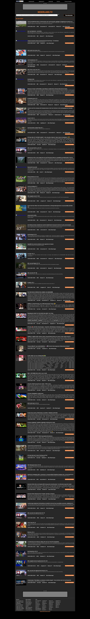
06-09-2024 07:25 (31, 546)
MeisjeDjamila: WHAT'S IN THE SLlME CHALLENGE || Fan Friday (40, 313)
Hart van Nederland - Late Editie (35, 31)
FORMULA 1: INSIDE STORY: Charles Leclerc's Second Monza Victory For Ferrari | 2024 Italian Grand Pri (49, 336)
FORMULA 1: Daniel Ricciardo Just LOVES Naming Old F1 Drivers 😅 (41, 303)
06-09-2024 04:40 (32, 566)
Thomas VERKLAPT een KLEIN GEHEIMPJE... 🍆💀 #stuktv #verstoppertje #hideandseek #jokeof (49, 346)
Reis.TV (50, 212)
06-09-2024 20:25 (31, 132)
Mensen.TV (58, 26)
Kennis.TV (42, 183)
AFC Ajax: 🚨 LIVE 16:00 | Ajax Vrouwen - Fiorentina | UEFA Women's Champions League (46, 327)
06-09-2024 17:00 (31, 342)
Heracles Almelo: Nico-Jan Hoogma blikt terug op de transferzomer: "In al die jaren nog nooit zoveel (49, 484)
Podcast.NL (51, 1)
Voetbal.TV (42, 43)
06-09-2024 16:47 (31, 390)
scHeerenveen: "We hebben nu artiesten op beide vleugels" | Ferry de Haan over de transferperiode (49, 580)
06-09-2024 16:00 (31, 419)
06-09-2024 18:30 (31, 239)
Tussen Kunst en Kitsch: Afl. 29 (34, 445)
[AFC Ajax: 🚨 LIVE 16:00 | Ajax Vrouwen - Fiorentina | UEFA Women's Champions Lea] (21, 331)
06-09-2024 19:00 (31, 201)
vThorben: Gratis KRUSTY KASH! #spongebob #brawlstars (40, 436)
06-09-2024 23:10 (31, 26)
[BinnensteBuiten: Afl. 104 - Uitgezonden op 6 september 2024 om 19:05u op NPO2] (21, 181)
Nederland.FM (31, 1)
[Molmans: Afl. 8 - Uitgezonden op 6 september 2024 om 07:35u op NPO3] (21, 537)
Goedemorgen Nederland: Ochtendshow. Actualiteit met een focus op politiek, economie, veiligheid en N (50, 503)
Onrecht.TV (51, 604)
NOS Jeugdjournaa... (20, 601)
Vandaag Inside (31, 79)
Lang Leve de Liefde (32, 215)
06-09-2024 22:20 (31, 55)
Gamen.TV (44, 390)
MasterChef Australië (32, 167)
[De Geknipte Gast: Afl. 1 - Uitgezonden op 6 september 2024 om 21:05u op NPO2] (21, 103)
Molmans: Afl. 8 (31, 532)
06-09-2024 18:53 (31, 220)
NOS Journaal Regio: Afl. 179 (34, 263)
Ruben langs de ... (29, 602)
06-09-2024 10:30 (31, 470)
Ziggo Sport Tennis (19, 602)
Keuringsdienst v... (19, 609)
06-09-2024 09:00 (31, 518)
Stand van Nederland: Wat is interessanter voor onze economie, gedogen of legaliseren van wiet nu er (50, 21)
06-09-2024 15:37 (31, 442)
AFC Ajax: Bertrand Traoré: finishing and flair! (37, 455)
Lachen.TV (44, 606)
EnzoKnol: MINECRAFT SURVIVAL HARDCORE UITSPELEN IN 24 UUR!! (41, 422)
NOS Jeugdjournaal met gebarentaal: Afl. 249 (37, 561)
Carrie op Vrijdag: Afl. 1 (32, 186)
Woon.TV (57, 607)
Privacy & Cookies (68, 1)
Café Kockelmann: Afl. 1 (33, 60)
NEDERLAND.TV (45, 12)
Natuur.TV (51, 600)
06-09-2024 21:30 (31, 95)
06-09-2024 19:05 (31, 183)
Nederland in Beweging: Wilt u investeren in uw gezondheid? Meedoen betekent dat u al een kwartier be (50, 474)
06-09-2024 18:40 (31, 229)
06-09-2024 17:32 (31, 300)
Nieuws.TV (42, 36)
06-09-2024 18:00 (31, 277)
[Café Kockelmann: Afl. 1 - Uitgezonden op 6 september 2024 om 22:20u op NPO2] (21, 65)
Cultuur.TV (42, 450)
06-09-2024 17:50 (31, 287)
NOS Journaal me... (19, 604)
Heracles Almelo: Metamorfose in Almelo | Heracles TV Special (41, 493)
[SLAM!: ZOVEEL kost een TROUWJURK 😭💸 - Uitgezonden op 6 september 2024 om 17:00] (21, 360)
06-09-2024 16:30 (31, 400)
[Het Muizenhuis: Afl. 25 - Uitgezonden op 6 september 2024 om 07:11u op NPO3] (21, 556)
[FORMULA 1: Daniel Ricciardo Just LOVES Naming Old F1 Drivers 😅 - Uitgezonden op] (21, 308)
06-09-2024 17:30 (31, 309)
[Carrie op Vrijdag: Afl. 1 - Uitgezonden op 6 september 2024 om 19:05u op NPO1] (21, 191)
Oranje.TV (50, 606)
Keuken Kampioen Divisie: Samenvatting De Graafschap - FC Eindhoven (43, 40)
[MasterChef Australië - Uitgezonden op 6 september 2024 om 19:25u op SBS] (21, 167)
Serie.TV (49, 287)
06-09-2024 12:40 (31, 450)
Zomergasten (28, 604)
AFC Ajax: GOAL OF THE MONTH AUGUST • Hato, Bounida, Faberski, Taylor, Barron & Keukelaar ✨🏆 (49, 137)
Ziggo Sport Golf (19, 606)
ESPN (38, 43)
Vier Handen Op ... (29, 603)
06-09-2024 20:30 (31, 123)
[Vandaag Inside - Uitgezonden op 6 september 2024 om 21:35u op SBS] (20, 79)
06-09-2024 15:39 (31, 432)
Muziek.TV (44, 370)
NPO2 (38, 26)
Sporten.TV (48, 55)
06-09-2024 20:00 (31, 144)
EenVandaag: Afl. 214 (32, 234)
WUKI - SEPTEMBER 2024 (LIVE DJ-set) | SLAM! (37, 373)
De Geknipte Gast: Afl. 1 (33, 98)
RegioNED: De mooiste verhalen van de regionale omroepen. (41, 244)
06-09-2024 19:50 (31, 163)
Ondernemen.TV (58, 114)
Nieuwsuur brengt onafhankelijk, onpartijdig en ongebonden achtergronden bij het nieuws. (47, 88)
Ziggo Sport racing (19, 607)
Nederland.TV (41, 1)
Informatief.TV (51, 26)
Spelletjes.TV (43, 123)
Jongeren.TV (43, 201)
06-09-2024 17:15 (31, 323)
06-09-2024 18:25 (31, 258)
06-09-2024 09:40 (32, 508)
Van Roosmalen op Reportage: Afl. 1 (35, 127)
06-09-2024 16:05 (31, 408)
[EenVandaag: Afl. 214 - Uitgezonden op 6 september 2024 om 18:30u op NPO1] (21, 239)
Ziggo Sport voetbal (20, 608)
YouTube (39, 144)
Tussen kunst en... (29, 609)
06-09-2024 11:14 (31, 457)
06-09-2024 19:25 (31, 172)
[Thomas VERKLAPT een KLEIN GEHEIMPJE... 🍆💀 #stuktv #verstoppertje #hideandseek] (21, 351)
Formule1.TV (44, 309)
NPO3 (38, 55)
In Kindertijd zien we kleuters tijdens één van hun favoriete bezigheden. (43, 541)
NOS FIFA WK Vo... (29, 608)
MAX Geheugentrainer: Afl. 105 (34, 465)
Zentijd (27, 606)
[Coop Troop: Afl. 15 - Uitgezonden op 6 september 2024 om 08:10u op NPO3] (21, 527)
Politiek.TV (64, 65)
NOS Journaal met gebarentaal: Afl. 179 (36, 513)
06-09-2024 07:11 (31, 556)
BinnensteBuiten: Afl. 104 (33, 176)
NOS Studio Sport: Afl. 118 (33, 403)
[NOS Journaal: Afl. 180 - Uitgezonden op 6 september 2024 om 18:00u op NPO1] (21, 277)
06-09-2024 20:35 (31, 114)
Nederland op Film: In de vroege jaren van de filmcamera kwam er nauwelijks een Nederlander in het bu (50, 157)
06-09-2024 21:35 (31, 84)
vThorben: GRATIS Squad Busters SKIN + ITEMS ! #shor (39, 384)
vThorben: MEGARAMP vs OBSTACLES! (35, 393)
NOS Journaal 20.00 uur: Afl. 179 (34, 148)
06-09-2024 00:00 (31, 582)
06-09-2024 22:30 (31, 36)
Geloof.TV (37, 607)
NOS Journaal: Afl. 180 (32, 273)
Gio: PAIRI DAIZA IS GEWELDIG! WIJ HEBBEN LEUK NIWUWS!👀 (40, 292)
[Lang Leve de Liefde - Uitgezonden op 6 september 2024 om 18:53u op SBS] (21, 215)
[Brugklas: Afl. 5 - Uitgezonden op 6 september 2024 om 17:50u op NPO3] (21, 287)
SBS (37, 36)
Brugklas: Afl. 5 (31, 282)
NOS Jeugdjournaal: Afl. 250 (34, 196)
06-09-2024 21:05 (31, 104)
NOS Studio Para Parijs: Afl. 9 (34, 50)
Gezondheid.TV (43, 479)
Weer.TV (57, 606)
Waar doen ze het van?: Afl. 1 (34, 69)
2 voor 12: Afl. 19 (31, 118)
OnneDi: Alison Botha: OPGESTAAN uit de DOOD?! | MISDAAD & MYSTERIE (43, 413)
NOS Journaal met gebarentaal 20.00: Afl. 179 (37, 570)
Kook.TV (41, 172)
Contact (58, 1)
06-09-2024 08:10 (31, 527)
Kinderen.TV (43, 527)
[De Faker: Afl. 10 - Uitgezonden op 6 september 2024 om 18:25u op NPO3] (21, 258)
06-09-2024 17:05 (31, 333)
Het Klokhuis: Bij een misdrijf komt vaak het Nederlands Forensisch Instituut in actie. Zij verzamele (49, 225)
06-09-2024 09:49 (32, 489)
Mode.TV (43, 608)
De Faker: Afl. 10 (31, 253)
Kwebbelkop (18, 603)
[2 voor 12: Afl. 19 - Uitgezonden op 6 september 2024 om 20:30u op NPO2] (21, 123)
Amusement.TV (43, 26)
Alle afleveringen (66, 26)
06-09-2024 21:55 (31, 74)
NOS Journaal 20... (29, 607)
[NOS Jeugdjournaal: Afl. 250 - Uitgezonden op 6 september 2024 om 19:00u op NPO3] (21, 201)
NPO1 (38, 74)
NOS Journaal (28, 601)
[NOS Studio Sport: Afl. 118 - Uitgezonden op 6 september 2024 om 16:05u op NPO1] (21, 408)
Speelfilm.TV (58, 600)
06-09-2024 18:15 (31, 268)
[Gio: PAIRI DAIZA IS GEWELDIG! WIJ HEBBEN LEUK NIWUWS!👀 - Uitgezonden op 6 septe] (21, 297)
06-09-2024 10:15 (31, 479)
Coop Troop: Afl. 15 (32, 522)
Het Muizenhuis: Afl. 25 (33, 551)
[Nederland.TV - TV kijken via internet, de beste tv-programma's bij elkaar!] (24, 1)
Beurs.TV (37, 602)
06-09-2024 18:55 (31, 212)
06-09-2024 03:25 (31, 575)
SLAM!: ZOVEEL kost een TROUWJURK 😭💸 (37, 355)
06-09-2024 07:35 (31, 537)
